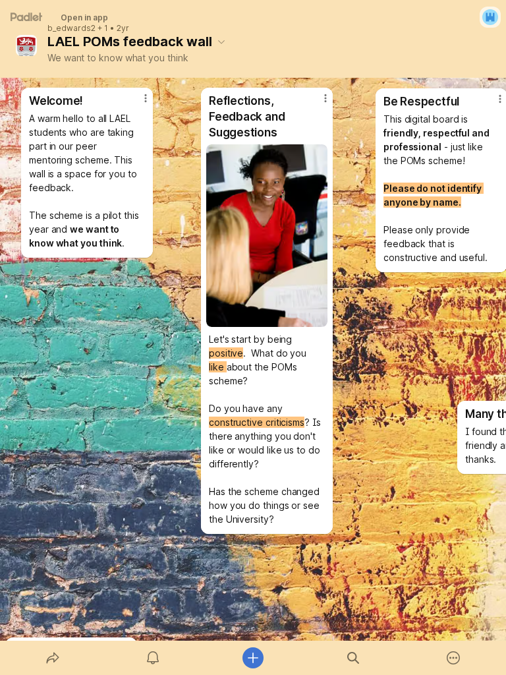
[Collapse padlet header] (221, 41)
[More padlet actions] (453, 658)
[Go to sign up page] (490, 17)
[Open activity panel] (153, 658)
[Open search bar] (353, 657)
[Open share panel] (53, 658)
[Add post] (253, 658)
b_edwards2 (71, 28)
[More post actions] (137, 103)
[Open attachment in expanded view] (266, 235)
